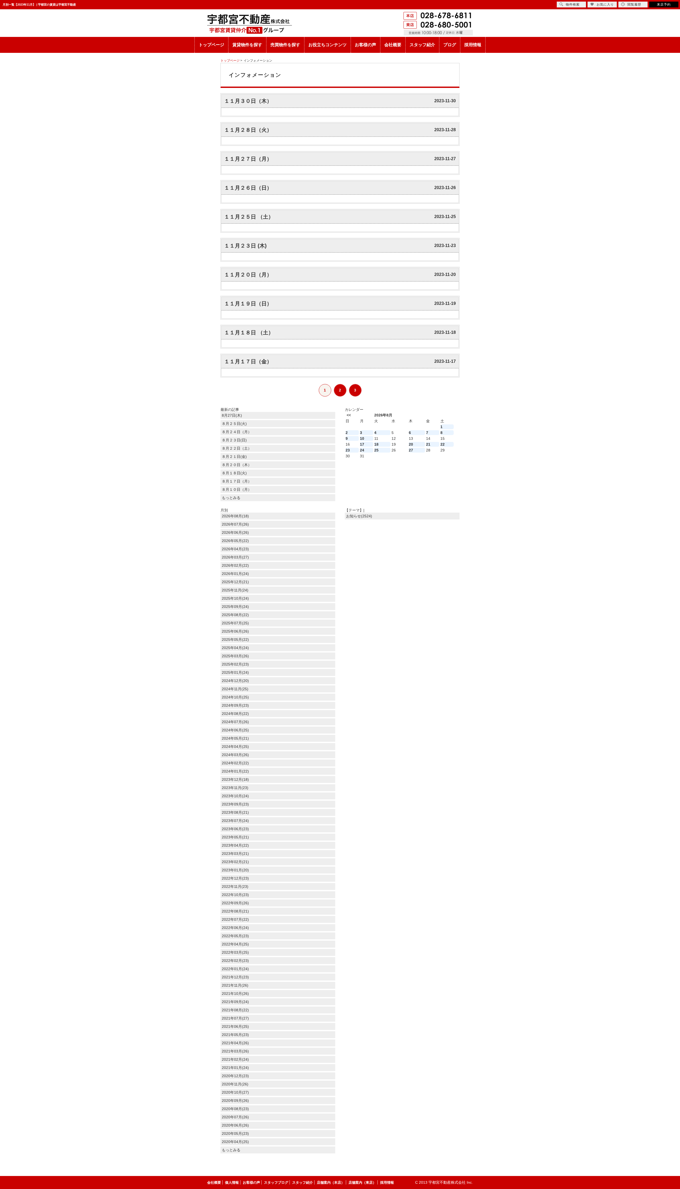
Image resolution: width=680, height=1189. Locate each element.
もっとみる (231, 498)
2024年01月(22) (235, 771)
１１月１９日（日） (248, 303)
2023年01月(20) (235, 870)
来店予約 (664, 4)
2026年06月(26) (235, 532)
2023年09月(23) (235, 804)
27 (411, 450)
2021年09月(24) (235, 1002)
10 (362, 438)
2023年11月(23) (235, 788)
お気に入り (605, 4)
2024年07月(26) (235, 722)
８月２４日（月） (237, 432)
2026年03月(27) (235, 557)
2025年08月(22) (235, 615)
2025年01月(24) (235, 672)
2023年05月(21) (235, 837)
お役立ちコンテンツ (327, 44)
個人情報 (232, 1182)
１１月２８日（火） (248, 130)
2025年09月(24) (235, 606)
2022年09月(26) (235, 903)
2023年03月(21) (235, 853)
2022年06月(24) (235, 928)
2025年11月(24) (235, 590)
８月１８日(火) (234, 473)
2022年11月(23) (235, 886)
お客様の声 (365, 44)
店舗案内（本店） (331, 1182)
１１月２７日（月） (248, 159)
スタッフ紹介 (422, 44)
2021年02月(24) (235, 1059)
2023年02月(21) (235, 862)
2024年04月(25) (235, 746)
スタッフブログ (276, 1182)
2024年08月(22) (235, 713)
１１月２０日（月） (248, 275)
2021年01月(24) (235, 1068)
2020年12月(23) (235, 1076)
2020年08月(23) (235, 1109)
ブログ (449, 44)
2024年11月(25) (235, 689)
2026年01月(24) (235, 574)
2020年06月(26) (235, 1125)
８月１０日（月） (237, 489)
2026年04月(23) (235, 549)
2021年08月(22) (235, 1010)
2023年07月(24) (235, 821)
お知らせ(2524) (359, 516)
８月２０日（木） (237, 465)
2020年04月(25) (235, 1142)
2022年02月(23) (235, 960)
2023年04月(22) (235, 845)
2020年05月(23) (235, 1133)
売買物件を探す (285, 44)
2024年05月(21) (235, 738)
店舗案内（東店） (362, 1182)
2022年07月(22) (235, 919)
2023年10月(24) (235, 796)
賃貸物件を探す (247, 44)
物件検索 (573, 4)
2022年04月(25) (235, 944)
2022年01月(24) (235, 969)
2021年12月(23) (235, 977)
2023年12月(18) (235, 779)
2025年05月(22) (235, 639)
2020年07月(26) (235, 1117)
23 (348, 450)
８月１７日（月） (237, 481)
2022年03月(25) (235, 952)
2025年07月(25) (235, 623)
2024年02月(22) (235, 763)
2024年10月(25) (235, 697)
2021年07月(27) (235, 1018)
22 (442, 444)
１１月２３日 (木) (245, 246)
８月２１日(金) (234, 456)
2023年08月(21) (235, 812)
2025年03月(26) (235, 656)
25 (376, 450)
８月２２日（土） (237, 448)
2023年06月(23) (235, 829)
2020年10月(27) (235, 1092)
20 (411, 444)
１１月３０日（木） (248, 101)
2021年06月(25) (235, 1026)
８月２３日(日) (234, 440)
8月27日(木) (232, 415)
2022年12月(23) (235, 878)
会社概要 (392, 44)
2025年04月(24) (235, 648)
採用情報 (472, 44)
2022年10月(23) (235, 895)
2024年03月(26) (235, 755)
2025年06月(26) (235, 631)
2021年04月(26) (235, 1043)
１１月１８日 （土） (249, 332)
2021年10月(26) (235, 993)
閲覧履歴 (634, 4)
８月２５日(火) (234, 423)
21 (428, 444)
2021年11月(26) (235, 985)
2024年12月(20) (235, 681)
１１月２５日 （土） (249, 217)
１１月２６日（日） (248, 188)
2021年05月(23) (235, 1035)
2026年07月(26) (235, 524)
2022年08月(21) (235, 911)
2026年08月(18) (235, 516)
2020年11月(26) (235, 1084)
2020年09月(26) (235, 1100)
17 (362, 444)
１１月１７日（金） (248, 361)
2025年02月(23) (235, 664)
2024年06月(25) (235, 730)
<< (349, 415)
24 (362, 450)
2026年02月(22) (235, 565)
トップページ (211, 44)
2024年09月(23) (235, 705)
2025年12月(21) (235, 582)
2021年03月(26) (235, 1051)
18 (376, 444)
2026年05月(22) (235, 541)
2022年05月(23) (235, 936)
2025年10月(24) (235, 598)
